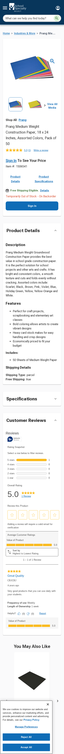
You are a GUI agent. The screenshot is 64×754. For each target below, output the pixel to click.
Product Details (15, 179)
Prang (22, 120)
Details (44, 190)
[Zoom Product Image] (52, 61)
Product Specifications (44, 179)
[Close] (48, 704)
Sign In (11, 160)
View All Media (52, 106)
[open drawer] (5, 8)
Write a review (41, 150)
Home (6, 33)
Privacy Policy (31, 720)
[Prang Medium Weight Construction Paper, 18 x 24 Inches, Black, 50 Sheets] (32, 683)
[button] (57, 8)
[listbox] (25, 109)
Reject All (26, 737)
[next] (44, 106)
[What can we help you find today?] (57, 18)
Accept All (26, 747)
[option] (15, 109)
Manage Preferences (26, 727)
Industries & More (24, 33)
